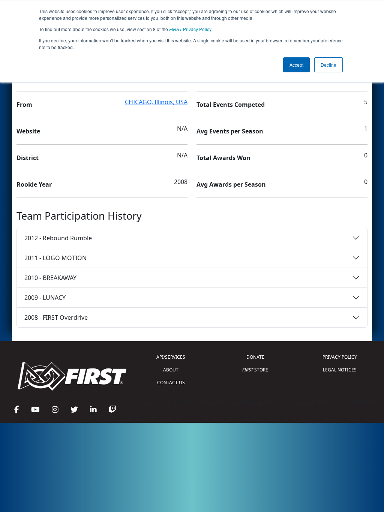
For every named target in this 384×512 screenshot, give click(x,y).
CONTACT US (171, 382)
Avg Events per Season (229, 131)
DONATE (255, 357)
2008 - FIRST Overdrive (56, 317)
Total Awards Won (223, 158)
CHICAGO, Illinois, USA (156, 102)
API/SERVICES (170, 357)
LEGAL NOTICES (340, 370)
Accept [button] (296, 64)
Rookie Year (34, 184)
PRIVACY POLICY (339, 357)
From (24, 104)
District (27, 158)
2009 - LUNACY (45, 297)
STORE (255, 370)
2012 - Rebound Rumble (58, 238)
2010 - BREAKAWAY (50, 278)
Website (28, 131)
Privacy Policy (190, 29)
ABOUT (170, 370)
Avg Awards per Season (231, 184)
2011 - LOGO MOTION (55, 258)
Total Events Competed (230, 104)
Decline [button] (328, 64)
